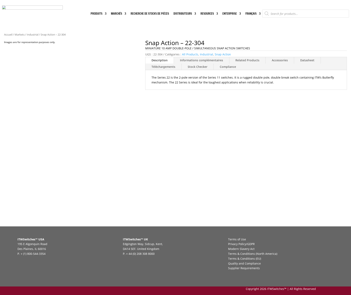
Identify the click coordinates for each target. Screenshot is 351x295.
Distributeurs (182, 14)
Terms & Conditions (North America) (252, 254)
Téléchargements (163, 67)
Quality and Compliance (244, 263)
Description (160, 60)
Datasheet (307, 60)
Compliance (228, 67)
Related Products (247, 60)
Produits (96, 14)
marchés (116, 14)
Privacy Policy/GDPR (241, 244)
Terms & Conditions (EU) (244, 258)
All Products (190, 54)
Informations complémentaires (201, 60)
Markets (20, 34)
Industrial (32, 34)
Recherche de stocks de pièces (150, 14)
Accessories (280, 60)
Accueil (8, 34)
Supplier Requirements (244, 268)
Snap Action (223, 54)
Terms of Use (237, 239)
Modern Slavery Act (241, 249)
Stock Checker (197, 67)
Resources (207, 14)
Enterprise (229, 14)
